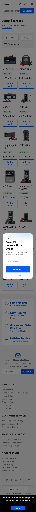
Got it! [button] (18, 508)
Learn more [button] (18, 503)
